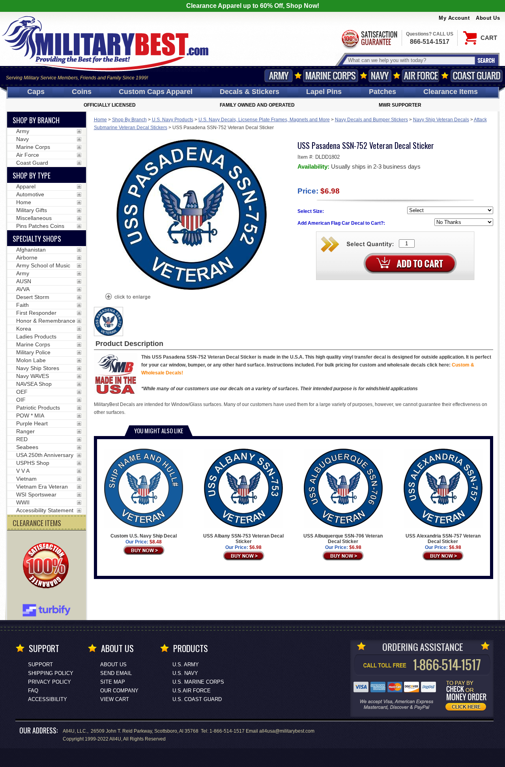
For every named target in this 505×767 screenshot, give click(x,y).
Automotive (30, 194)
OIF (21, 400)
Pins (324, 92)
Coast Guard (476, 75)
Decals (249, 92)
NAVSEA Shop (34, 384)
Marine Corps (330, 75)
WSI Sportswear (36, 494)
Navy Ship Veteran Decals (441, 119)
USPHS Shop (32, 463)
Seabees (27, 447)
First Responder (36, 313)
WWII (23, 502)
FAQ (33, 691)
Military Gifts (31, 210)
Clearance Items (450, 92)
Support (40, 664)
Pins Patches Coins (40, 226)
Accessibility (47, 699)
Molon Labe (31, 360)
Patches (382, 92)
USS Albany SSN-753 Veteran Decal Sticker (243, 538)
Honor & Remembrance (45, 321)
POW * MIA (30, 415)
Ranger (25, 431)
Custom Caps (156, 92)
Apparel (26, 186)
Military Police (33, 352)
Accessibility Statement (44, 510)
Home (100, 119)
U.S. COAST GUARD (197, 699)
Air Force (421, 75)
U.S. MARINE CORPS (198, 682)
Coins (82, 92)
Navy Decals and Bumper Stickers (371, 119)
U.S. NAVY (185, 673)
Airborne (26, 257)
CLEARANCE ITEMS (37, 523)
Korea (23, 328)
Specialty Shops (37, 238)
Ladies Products (36, 336)
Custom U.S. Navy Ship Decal (143, 536)
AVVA (23, 289)
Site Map (112, 682)
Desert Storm (32, 297)
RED (22, 439)
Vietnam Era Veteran (42, 486)
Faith (22, 305)
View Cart (114, 699)
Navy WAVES (32, 376)
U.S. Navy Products (172, 119)
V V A (23, 471)
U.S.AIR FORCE (191, 691)
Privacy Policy (49, 682)
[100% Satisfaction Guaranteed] (48, 566)
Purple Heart (32, 423)
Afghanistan (31, 249)
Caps (36, 92)
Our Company (119, 691)
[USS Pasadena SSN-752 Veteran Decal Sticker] (127, 297)
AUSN (23, 281)
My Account (454, 18)
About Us (488, 18)
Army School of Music (43, 265)
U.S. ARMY (185, 664)
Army (278, 75)
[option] (108, 321)
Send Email (116, 673)
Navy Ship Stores (37, 368)
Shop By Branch (129, 119)
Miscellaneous (34, 218)
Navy (379, 75)
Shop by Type (31, 175)
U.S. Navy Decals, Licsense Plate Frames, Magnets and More (264, 119)
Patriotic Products (38, 407)
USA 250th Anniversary (44, 455)
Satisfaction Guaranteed (368, 38)
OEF (22, 392)
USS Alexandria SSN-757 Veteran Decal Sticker (443, 538)
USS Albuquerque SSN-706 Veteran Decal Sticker (343, 538)
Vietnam (26, 479)
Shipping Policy (50, 673)
